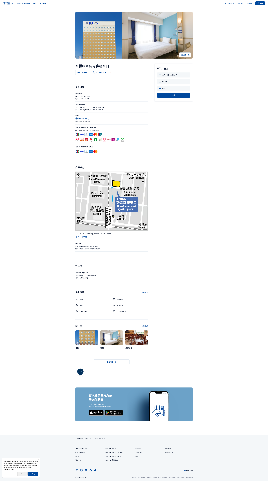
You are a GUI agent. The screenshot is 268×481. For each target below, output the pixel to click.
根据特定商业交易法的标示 (154, 477)
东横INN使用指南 (111, 460)
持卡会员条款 (189, 477)
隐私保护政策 (141, 477)
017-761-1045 (101, 72)
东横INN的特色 (110, 448)
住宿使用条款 (172, 477)
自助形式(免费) (83, 118)
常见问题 (249, 3)
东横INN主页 (79, 439)
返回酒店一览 (111, 362)
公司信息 (168, 448)
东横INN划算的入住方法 (113, 452)
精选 (34, 3)
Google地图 (82, 237)
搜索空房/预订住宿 (23, 3)
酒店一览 (43, 3)
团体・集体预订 (82, 72)
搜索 (173, 95)
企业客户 (240, 3)
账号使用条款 (180, 477)
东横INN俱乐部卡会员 (113, 456)
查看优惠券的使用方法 (96, 404)
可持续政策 (169, 452)
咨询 (136, 456)
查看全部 (145, 292)
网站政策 (164, 477)
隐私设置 (134, 477)
